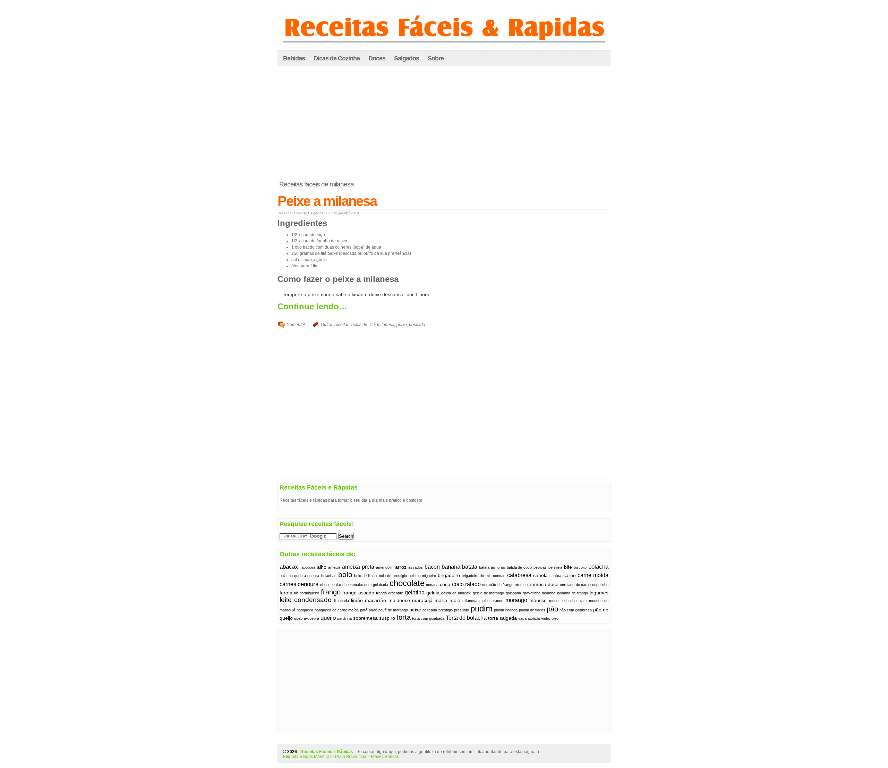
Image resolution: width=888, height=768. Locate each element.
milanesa (385, 324)
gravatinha (531, 593)
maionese (399, 600)
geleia (432, 592)
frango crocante (389, 593)
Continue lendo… (312, 306)
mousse (538, 600)
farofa (286, 592)
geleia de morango (488, 593)
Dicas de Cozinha (337, 58)
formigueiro (309, 593)
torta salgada (502, 618)
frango (331, 592)
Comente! (296, 324)
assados (415, 567)
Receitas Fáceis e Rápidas (326, 751)
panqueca (305, 610)
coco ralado (466, 584)
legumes (599, 592)
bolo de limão (365, 576)
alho (321, 567)
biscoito (580, 567)
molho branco (491, 601)
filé (372, 324)
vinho (545, 618)
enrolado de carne (575, 585)
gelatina (415, 592)
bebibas (540, 567)
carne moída (593, 575)
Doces (376, 58)
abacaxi (290, 566)
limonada (341, 601)
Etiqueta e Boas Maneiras (307, 756)
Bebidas (294, 58)
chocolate (407, 583)
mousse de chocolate (568, 601)
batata (469, 567)
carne (569, 575)
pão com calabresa (576, 610)
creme (520, 585)
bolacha (598, 566)
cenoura (308, 584)
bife (568, 567)
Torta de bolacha (466, 618)
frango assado (358, 592)
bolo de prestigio (393, 576)
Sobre (436, 58)
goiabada (513, 593)
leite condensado (306, 599)
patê (363, 610)
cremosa (536, 584)
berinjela (555, 567)
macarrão (375, 600)
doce (553, 584)
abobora (308, 567)
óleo (555, 618)
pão (552, 609)
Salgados (406, 58)
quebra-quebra (306, 618)
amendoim (384, 567)
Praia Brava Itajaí (351, 756)
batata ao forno (492, 567)
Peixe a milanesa (327, 201)
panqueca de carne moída (337, 610)
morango (516, 600)
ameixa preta (358, 567)
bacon (432, 567)
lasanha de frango (572, 593)
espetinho (600, 585)
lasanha (548, 593)
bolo (345, 574)
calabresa (519, 575)
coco (445, 584)
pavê (373, 610)
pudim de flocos (532, 610)
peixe (401, 324)
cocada (432, 585)
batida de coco (519, 567)
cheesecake (330, 585)
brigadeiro (449, 575)
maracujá (422, 600)
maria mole (447, 600)
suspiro (387, 618)
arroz (401, 567)
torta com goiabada (428, 618)
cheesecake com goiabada (365, 585)
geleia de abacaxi (456, 593)
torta (403, 617)
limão (357, 600)
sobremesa (365, 618)
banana (451, 566)
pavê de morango (393, 610)
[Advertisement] (444, 123)
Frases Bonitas (385, 756)
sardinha (344, 618)
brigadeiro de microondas (483, 576)
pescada (417, 324)
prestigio (445, 610)
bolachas (328, 576)
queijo (328, 617)
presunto (461, 610)
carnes (288, 584)
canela (540, 575)
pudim (481, 608)
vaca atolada (529, 618)
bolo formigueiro (422, 576)
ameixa (334, 567)
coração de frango (497, 585)
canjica (555, 576)
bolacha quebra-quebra (299, 576)
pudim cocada (506, 610)
